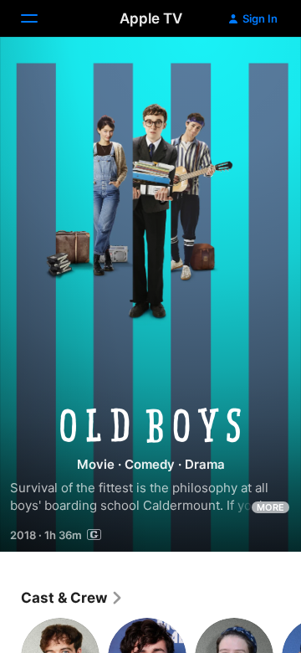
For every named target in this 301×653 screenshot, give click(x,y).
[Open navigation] (39, 18)
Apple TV (151, 18)
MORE (270, 507)
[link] (72, 598)
